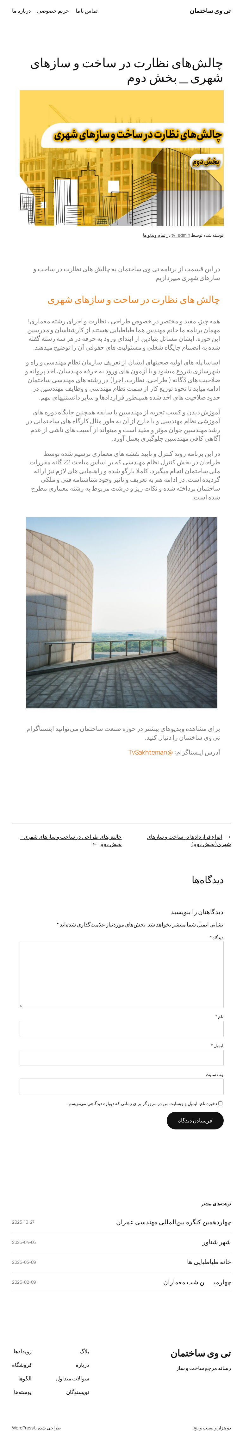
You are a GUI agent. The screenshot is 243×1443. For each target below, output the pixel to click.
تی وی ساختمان (210, 10)
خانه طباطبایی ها (209, 1261)
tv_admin (180, 235)
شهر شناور (216, 1241)
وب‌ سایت (215, 1074)
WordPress (22, 1428)
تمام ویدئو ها (154, 235)
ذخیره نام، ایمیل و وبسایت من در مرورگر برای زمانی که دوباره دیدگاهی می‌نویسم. (142, 1103)
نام (219, 1016)
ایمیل (217, 1046)
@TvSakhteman (150, 752)
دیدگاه (217, 937)
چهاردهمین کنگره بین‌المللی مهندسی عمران (173, 1222)
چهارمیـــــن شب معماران (197, 1282)
